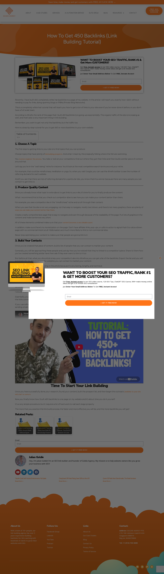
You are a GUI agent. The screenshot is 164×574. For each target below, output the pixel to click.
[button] (160, 258)
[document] (82, 287)
